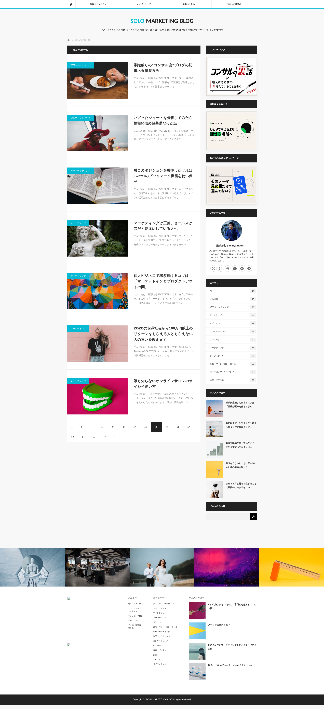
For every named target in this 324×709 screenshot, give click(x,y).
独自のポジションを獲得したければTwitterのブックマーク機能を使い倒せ (163, 176)
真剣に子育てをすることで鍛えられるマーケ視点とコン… (241, 425)
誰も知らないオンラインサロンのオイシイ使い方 (163, 383)
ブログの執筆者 (234, 4)
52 (188, 427)
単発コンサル (189, 4)
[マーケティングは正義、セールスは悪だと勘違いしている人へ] (97, 238)
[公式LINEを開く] (249, 268)
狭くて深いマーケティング (232, 372)
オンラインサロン (135, 616)
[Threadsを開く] (228, 268)
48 (145, 427)
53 (72, 437)
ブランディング (159, 618)
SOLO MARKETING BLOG (162, 21)
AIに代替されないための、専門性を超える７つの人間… (232, 606)
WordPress (158, 645)
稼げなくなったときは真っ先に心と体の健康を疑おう (241, 465)
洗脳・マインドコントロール (232, 364)
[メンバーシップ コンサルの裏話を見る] (231, 76)
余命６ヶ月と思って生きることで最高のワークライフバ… (241, 485)
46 (124, 427)
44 (102, 427)
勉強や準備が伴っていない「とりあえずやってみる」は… (241, 445)
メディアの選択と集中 (219, 624)
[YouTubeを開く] (235, 268)
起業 (155, 655)
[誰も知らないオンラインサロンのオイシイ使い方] (97, 396)
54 (83, 437)
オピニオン (232, 323)
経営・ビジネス (232, 380)
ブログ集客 (232, 339)
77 (104, 437)
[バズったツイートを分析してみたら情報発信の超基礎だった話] (97, 133)
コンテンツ (132, 611)
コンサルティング (232, 331)
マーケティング (78, 223)
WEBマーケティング (81, 65)
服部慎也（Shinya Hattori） (232, 245)
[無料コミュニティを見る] (231, 131)
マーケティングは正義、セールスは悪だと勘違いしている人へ (163, 226)
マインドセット (159, 613)
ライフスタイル (232, 356)
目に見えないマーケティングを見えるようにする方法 (232, 647)
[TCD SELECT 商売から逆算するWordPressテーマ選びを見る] (231, 185)
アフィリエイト (232, 315)
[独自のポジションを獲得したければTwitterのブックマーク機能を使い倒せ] (97, 186)
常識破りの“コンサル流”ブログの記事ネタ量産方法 (163, 68)
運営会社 (131, 628)
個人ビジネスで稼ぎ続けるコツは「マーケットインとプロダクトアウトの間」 (163, 281)
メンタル (157, 622)
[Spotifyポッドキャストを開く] (242, 268)
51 (178, 427)
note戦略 (232, 299)
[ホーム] (71, 4)
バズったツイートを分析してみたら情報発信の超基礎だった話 (163, 120)
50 (167, 427)
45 (113, 427)
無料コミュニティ (98, 4)
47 (134, 427)
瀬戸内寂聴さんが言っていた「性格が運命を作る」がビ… (240, 404)
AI (232, 291)
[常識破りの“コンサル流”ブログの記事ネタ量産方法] (97, 80)
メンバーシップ (144, 4)
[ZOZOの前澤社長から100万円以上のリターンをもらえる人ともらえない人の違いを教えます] (97, 343)
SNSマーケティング (80, 118)
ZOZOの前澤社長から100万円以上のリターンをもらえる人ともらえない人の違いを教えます (163, 333)
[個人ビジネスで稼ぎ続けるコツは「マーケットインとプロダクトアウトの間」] (97, 291)
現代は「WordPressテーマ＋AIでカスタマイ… (231, 665)
